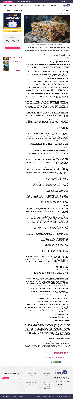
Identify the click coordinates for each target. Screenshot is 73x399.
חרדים (15, 5)
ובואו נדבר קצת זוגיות (17, 61)
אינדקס (30, 5)
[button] (47, 352)
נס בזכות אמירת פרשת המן (56, 357)
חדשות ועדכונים (37, 5)
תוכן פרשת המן (61, 352)
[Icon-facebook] (66, 1)
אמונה (25, 5)
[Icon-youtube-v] (64, 1)
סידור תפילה (53, 5)
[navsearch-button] (69, 2)
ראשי (58, 5)
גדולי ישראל (20, 5)
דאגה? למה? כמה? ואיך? (16, 65)
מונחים (10, 5)
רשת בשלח (52, 343)
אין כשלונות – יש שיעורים (16, 57)
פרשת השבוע (44, 5)
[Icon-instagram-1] (62, 1)
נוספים (6, 5)
